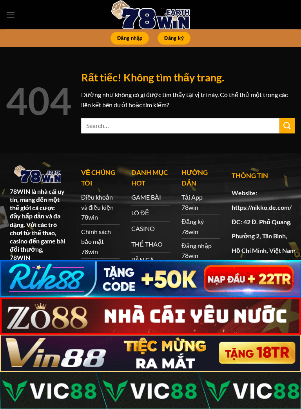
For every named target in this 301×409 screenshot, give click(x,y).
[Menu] (10, 14)
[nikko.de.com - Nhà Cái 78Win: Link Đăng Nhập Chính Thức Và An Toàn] (150, 14)
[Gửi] (287, 125)
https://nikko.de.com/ (262, 207)
